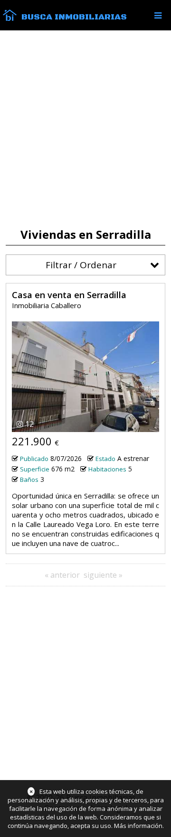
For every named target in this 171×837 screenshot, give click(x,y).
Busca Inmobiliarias (74, 17)
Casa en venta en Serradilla (69, 295)
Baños (29, 479)
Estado (105, 458)
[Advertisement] (85, 129)
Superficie (34, 469)
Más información (138, 825)
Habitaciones (107, 469)
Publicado (34, 458)
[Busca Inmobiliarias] (10, 18)
